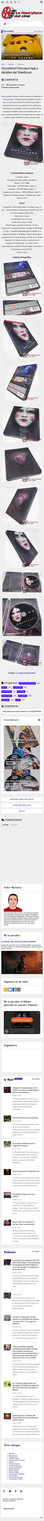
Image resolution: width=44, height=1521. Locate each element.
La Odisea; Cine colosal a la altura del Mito (18, 942)
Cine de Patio (13, 1457)
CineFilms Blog (14, 1459)
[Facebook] (7, 2)
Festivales (10, 1252)
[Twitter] (11, 2)
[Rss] (15, 2)
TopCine (18, 1079)
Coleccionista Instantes (17, 1460)
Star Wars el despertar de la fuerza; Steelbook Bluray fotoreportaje (19, 783)
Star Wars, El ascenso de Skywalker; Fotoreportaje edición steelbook (21, 761)
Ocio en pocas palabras (17, 1474)
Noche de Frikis (14, 1472)
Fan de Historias (14, 1464)
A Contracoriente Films (25, 672)
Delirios (11, 1462)
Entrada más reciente (22, 799)
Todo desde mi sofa (15, 1479)
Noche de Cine (14, 1470)
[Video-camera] (2, 2)
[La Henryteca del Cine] (22, 18)
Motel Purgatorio (14, 1469)
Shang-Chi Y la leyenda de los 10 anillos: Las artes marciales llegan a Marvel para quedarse (25, 1090)
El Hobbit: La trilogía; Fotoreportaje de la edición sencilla (22, 741)
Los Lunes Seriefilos (15, 1467)
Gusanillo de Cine (15, 1465)
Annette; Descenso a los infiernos (25, 1118)
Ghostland (6, 99)
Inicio (22, 811)
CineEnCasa (20, 64)
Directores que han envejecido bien (25, 1171)
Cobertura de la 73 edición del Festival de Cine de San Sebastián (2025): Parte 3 (25, 1418)
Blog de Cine (13, 1455)
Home (3, 64)
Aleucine (12, 1453)
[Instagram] (19, 2)
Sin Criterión (13, 1476)
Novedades (11, 64)
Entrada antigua (22, 805)
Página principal (8, 1509)
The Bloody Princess (16, 1477)
